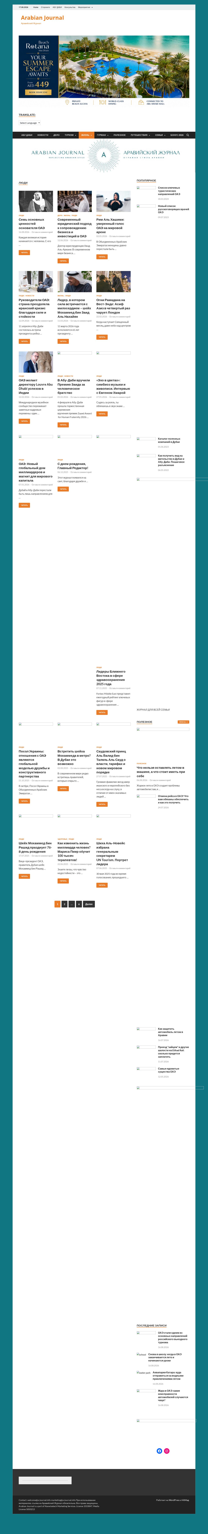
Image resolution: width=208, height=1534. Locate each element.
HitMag (185, 1500)
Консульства (70, 7)
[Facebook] (159, 1451)
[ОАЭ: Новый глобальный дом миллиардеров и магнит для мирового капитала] (36, 445)
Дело (56, 135)
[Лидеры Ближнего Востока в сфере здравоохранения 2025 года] (113, 549)
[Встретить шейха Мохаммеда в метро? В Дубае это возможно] (75, 733)
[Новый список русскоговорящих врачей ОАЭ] (146, 206)
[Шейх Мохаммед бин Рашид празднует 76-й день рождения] (36, 825)
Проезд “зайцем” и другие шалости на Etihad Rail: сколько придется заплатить (173, 1052)
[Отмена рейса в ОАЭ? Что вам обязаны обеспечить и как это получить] (146, 796)
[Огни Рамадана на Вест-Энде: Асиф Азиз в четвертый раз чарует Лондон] (113, 281)
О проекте (45, 7)
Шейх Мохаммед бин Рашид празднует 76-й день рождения (35, 847)
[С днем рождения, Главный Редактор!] (75, 445)
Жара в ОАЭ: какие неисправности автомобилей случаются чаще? (173, 1395)
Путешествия (139, 135)
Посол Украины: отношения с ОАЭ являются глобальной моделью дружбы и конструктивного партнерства (34, 763)
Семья (159, 135)
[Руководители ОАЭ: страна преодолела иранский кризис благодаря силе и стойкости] (36, 281)
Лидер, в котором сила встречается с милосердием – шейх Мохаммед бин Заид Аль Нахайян (74, 308)
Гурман (101, 135)
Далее (89, 904)
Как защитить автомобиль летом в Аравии (170, 1032)
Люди (21, 215)
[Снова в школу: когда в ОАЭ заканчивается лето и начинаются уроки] (141, 1354)
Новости (42, 135)
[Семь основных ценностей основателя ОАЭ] (36, 201)
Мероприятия (84, 7)
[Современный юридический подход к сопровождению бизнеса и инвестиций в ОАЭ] (75, 201)
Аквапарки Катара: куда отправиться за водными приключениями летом (168, 1375)
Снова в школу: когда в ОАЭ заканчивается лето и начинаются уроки (165, 1357)
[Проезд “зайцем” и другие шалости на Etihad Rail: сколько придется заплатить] (146, 1047)
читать (23, 252)
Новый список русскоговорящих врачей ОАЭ (173, 209)
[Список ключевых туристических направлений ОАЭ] (146, 187)
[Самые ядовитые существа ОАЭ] (146, 1068)
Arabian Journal (42, 17)
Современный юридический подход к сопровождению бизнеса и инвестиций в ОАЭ (75, 227)
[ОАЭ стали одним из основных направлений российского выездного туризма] (146, 1333)
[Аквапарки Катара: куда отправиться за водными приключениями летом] (143, 1372)
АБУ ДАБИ (57, 7)
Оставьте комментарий (42, 232)
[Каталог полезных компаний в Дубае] (146, 438)
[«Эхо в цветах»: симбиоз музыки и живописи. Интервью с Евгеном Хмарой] (113, 362)
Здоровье (62, 839)
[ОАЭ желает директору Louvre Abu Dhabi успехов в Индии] (36, 362)
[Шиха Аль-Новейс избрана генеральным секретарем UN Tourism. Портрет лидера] (113, 825)
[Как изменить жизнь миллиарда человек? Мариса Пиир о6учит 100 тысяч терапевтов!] (75, 825)
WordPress (174, 1500)
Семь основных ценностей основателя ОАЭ (32, 223)
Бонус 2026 (177, 135)
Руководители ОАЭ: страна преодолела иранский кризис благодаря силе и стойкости (34, 308)
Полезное (120, 135)
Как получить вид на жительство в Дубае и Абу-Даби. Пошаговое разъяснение (171, 460)
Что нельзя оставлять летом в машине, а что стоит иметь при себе (161, 772)
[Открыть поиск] (187, 135)
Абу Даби (26, 135)
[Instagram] (166, 1451)
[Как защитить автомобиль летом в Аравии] (146, 1029)
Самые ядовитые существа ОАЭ (168, 1070)
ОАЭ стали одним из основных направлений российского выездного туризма (172, 1337)
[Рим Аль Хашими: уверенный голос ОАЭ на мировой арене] (113, 201)
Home (35, 7)
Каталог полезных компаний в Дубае (169, 440)
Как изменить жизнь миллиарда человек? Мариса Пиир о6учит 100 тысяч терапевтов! (74, 851)
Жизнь (85, 135)
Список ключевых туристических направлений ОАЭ (169, 190)
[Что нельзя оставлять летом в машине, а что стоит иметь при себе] (163, 729)
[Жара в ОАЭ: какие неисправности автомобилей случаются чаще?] (146, 1390)
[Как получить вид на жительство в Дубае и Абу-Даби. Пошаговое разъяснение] (146, 455)
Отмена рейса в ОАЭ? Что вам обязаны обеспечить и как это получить (173, 799)
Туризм (69, 135)
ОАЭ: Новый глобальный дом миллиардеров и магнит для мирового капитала (36, 472)
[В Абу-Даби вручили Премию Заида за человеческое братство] (75, 362)
